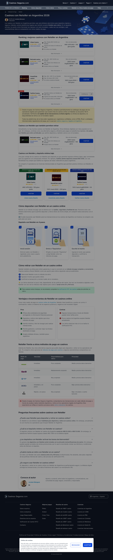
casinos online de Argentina (47, 302)
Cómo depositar (36, 8)
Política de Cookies (41, 535)
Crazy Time (45, 515)
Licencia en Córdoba (83, 518)
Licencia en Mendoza (84, 522)
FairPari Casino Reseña (82, 198)
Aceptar (87, 545)
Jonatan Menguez (20, 19)
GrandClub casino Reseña (56, 198)
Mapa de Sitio (89, 535)
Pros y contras (63, 8)
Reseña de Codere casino (64, 512)
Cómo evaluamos (25, 512)
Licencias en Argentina (84, 508)
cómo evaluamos (59, 405)
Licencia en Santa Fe (83, 525)
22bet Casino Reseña (31, 198)
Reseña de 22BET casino (63, 518)
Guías (44, 518)
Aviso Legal (52, 535)
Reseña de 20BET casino (63, 522)
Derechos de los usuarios (28, 518)
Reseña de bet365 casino (64, 515)
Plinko (44, 508)
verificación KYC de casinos (68, 289)
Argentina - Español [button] (98, 496)
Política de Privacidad (26, 535)
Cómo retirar (50, 8)
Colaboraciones (78, 535)
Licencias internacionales (85, 528)
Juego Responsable (26, 515)
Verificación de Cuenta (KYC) (29, 522)
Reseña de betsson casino (64, 528)
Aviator (44, 512)
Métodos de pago (12, 11)
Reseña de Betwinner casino (64, 525)
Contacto (23, 525)
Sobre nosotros (25, 508)
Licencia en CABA (83, 512)
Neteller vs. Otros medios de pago (83, 8)
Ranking (24, 8)
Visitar (86, 45)
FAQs (99, 8)
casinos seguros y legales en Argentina (69, 121)
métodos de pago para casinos (52, 350)
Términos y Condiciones (64, 535)
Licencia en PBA (82, 515)
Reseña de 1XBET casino (63, 508)
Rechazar (75, 545)
